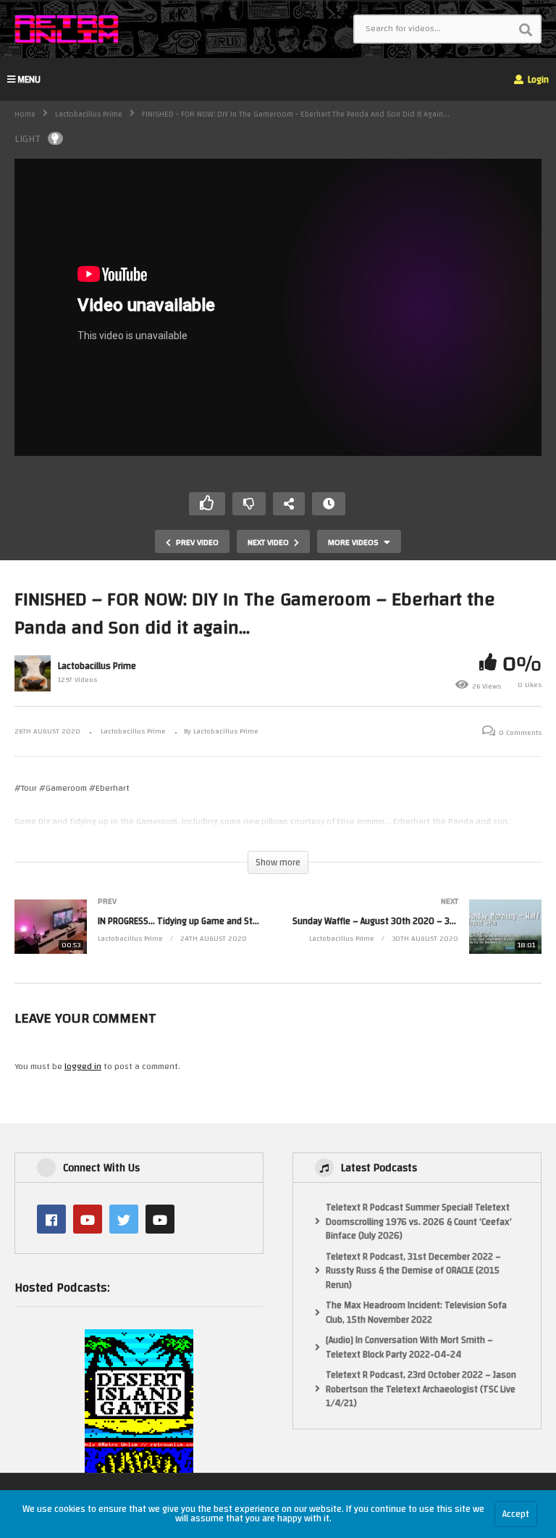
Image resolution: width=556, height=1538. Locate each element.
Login (537, 79)
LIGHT (27, 139)
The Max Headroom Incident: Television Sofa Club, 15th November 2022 (416, 1313)
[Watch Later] (328, 503)
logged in (82, 1066)
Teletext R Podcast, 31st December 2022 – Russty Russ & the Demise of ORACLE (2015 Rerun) (413, 1271)
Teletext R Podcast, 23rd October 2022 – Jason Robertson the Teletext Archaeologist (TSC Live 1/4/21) (421, 1389)
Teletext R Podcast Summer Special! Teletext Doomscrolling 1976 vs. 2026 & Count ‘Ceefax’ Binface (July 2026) (419, 1222)
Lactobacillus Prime (88, 114)
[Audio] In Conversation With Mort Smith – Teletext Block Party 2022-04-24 (409, 1348)
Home (24, 114)
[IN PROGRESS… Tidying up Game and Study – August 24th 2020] (139, 941)
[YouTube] (87, 1219)
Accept (515, 1514)
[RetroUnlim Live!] (160, 1219)
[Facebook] (51, 1219)
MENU (29, 79)
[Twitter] (123, 1219)
